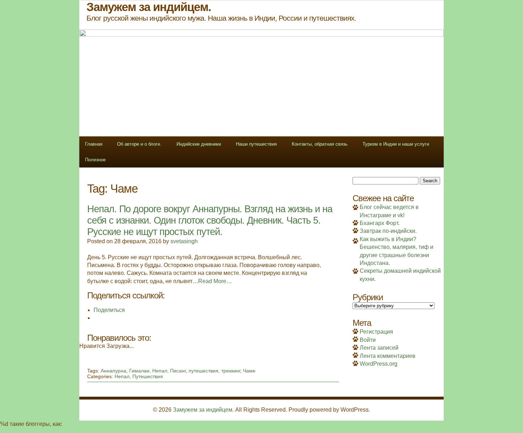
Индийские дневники (198, 144)
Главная (93, 144)
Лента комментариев (388, 356)
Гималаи (139, 371)
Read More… (215, 281)
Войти (368, 340)
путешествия (203, 371)
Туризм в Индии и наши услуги (396, 144)
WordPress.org (378, 364)
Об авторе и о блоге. (139, 144)
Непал (159, 371)
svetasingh (184, 241)
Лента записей (379, 348)
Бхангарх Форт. (380, 223)
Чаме (249, 371)
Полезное (95, 159)
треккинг (230, 371)
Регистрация (376, 332)
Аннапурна (113, 371)
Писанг (178, 371)
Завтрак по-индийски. (388, 231)
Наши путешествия (256, 144)
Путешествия (147, 376)
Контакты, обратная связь (320, 144)
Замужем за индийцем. (203, 410)
